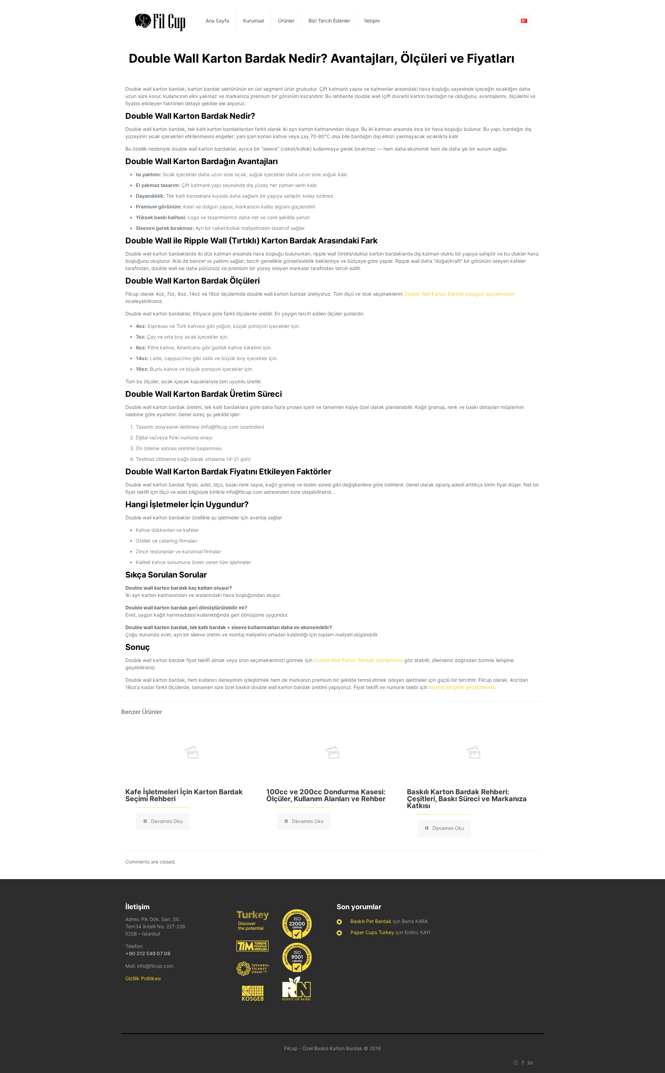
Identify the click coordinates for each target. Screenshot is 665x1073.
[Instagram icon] (515, 1062)
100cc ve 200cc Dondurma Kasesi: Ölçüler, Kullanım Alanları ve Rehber (325, 795)
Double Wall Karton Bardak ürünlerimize (358, 660)
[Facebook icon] (522, 1062)
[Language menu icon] (524, 21)
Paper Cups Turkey (372, 932)
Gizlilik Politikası (143, 978)
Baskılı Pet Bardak (371, 921)
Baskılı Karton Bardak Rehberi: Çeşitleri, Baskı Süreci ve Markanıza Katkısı (467, 799)
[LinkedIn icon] (530, 1062)
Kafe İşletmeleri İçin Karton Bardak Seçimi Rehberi (184, 795)
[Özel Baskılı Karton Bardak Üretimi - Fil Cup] (160, 20)
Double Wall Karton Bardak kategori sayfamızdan (459, 294)
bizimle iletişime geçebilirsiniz (462, 687)
